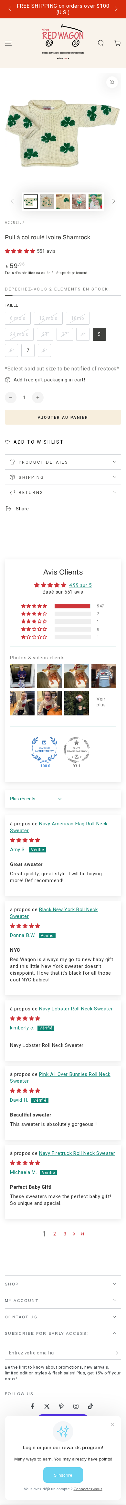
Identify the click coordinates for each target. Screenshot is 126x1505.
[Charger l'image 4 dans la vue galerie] (79, 201)
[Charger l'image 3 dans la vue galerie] (63, 201)
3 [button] (65, 1234)
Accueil (13, 222)
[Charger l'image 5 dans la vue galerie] (95, 201)
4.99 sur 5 (80, 585)
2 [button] (54, 1234)
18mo (80, 320)
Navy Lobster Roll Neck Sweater (76, 1009)
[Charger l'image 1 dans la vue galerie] (31, 201)
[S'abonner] (117, 1353)
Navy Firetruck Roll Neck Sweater (77, 1153)
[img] (25, 840)
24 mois (22, 336)
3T (67, 336)
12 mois (51, 320)
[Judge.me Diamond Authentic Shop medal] (44, 750)
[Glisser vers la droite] (115, 9)
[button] (100, 43)
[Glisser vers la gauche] (10, 9)
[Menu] (8, 43)
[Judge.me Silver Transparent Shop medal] (76, 750)
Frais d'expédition (20, 273)
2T (47, 336)
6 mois (20, 320)
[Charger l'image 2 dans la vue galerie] (47, 201)
